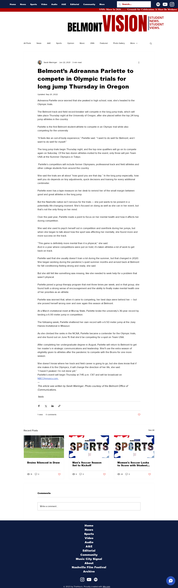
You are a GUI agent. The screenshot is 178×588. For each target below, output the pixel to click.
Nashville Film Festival (89, 567)
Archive (89, 571)
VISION (124, 24)
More (132, 43)
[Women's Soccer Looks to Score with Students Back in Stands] (134, 446)
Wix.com (106, 586)
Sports (59, 43)
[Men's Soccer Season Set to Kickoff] (89, 446)
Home (89, 525)
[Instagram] (172, 4)
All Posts (27, 43)
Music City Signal (89, 558)
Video (89, 538)
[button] (150, 43)
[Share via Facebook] (39, 406)
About (89, 563)
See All (151, 430)
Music (82, 43)
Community (88, 554)
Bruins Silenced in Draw (43, 462)
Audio (89, 542)
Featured (104, 43)
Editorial (89, 550)
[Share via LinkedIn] (52, 406)
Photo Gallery (119, 43)
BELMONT (84, 27)
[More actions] (138, 62)
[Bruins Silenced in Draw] (44, 446)
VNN (92, 43)
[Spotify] (158, 4)
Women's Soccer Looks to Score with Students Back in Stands (133, 464)
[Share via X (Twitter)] (45, 406)
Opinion (70, 43)
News (39, 43)
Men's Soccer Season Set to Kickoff (87, 464)
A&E (49, 43)
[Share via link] (59, 406)
